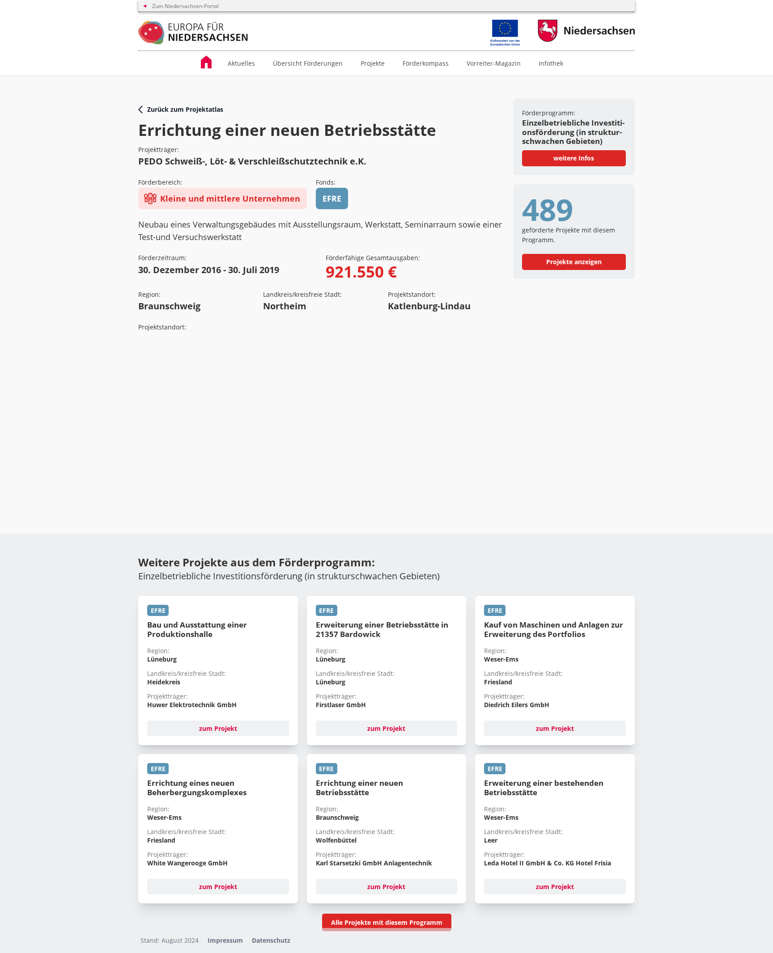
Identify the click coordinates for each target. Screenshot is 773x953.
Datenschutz (271, 940)
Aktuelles (241, 63)
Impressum (225, 940)
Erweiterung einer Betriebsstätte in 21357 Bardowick (382, 629)
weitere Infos (573, 158)
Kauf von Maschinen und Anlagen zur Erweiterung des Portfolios (553, 629)
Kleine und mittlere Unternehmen (230, 198)
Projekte (373, 63)
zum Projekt (218, 728)
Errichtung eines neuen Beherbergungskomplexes (196, 787)
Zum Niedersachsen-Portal (185, 6)
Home (210, 61)
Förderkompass (426, 63)
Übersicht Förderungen (308, 63)
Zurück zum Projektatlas (185, 109)
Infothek (551, 63)
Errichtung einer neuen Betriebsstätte (359, 787)
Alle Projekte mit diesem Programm (386, 922)
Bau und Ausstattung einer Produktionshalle (197, 629)
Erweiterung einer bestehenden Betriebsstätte (543, 787)
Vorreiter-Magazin (494, 63)
